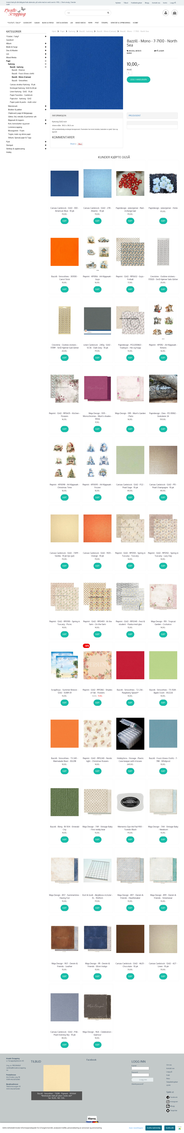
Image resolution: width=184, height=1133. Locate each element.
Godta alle (170, 1128)
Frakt (168, 1075)
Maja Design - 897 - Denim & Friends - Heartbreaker (130, 896)
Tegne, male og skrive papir (19, 134)
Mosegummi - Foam (16, 131)
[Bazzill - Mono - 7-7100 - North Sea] (86, 73)
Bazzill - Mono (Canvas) (21, 77)
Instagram (174, 1102)
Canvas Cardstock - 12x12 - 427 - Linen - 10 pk (163, 964)
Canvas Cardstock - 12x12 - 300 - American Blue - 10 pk (64, 209)
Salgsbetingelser (172, 1082)
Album (8, 43)
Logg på (169, 1072)
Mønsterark (12, 106)
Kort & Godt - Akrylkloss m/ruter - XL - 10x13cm (97, 896)
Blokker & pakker (15, 110)
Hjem (54, 31)
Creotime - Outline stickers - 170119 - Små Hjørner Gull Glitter (65, 346)
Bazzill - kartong (16, 67)
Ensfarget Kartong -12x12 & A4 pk (23, 88)
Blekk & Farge (12, 47)
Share (72, 144)
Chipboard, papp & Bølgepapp (20, 113)
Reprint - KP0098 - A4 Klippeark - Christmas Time (64, 486)
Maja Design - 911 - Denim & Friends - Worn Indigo (97, 964)
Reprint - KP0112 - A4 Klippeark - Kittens (163, 346)
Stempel (9, 145)
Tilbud (126, 3)
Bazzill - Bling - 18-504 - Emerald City (64, 828)
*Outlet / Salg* (12, 36)
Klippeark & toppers (16, 120)
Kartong (11, 64)
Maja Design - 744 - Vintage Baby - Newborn (163, 828)
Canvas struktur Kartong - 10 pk (22, 84)
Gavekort (10, 40)
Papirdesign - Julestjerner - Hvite (163, 208)
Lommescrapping (15, 127)
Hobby (9, 152)
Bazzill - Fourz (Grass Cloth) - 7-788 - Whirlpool (163, 759)
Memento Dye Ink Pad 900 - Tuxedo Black (130, 828)
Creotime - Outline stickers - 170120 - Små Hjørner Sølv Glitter (163, 277)
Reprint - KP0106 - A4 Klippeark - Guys (97, 277)
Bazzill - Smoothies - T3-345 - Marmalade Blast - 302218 (64, 759)
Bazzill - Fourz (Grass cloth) (23, 73)
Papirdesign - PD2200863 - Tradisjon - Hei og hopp (130, 346)
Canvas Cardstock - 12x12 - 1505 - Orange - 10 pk (97, 554)
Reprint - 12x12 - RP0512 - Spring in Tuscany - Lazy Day (163, 554)
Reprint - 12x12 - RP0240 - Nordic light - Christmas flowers (97, 759)
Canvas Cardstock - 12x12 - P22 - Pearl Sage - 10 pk (130, 486)
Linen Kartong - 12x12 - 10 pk (21, 91)
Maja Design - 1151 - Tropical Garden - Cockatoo (163, 622)
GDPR (168, 1085)
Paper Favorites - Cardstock (21, 95)
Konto (165, 3)
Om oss (169, 1065)
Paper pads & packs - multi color (23, 102)
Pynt (8, 142)
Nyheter (118, 3)
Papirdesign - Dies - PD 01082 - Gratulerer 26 (163, 414)
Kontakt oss (156, 3)
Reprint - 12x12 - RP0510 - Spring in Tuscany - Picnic (64, 622)
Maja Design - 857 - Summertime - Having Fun (64, 896)
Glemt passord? (138, 1084)
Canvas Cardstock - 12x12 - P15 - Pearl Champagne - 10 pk (163, 486)
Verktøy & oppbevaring (15, 149)
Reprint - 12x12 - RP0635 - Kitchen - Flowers (64, 414)
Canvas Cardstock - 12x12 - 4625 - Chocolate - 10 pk (130, 964)
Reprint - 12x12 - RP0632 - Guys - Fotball (130, 277)
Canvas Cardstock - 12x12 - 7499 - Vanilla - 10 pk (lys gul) (64, 554)
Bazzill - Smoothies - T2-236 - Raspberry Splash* (130, 691)
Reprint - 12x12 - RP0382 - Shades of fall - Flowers (97, 691)
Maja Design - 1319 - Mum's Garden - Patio (130, 414)
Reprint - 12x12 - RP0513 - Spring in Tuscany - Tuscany (130, 554)
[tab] (86, 116)
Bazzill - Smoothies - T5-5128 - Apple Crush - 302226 (163, 691)
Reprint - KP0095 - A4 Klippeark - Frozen (97, 486)
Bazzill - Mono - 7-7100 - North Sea (134, 31)
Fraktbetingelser (136, 3)
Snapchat (173, 1110)
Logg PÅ (173, 3)
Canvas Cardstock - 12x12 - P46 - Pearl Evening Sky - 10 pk (64, 1033)
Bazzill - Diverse (18, 70)
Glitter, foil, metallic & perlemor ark (22, 117)
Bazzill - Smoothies (20, 80)
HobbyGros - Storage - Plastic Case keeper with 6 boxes (130, 759)
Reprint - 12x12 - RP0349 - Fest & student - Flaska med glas (130, 622)
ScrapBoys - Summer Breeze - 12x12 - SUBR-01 (64, 691)
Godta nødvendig (153, 1128)
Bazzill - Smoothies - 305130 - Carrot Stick (64, 277)
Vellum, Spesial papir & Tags (19, 138)
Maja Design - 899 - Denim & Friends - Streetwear (163, 896)
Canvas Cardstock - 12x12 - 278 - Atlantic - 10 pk (97, 209)
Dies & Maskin (12, 50)
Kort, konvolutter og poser (19, 124)
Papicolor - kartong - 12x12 (20, 98)
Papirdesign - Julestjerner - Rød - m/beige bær (130, 209)
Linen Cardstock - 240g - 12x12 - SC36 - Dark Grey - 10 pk (97, 346)
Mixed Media (11, 57)
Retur (168, 1078)
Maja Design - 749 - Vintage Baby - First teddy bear (97, 828)
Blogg (147, 3)
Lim (7, 54)
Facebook (173, 1097)
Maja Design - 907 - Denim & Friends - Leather (65, 964)
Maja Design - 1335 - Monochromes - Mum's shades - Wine (97, 416)
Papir (8, 61)
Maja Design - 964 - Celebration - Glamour (97, 1033)
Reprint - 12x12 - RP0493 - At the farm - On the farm (97, 622)
